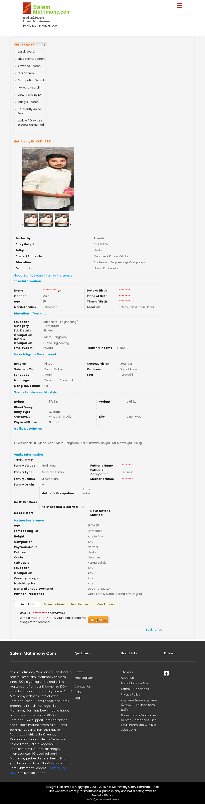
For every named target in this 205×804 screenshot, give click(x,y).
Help (78, 692)
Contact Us (83, 687)
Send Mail (27, 604)
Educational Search (31, 59)
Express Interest (54, 604)
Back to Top (154, 630)
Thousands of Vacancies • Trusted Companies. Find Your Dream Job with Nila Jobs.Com (139, 722)
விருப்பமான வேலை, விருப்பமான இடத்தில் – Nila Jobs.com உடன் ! (139, 705)
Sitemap (127, 672)
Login (78, 698)
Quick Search (27, 52)
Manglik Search (28, 102)
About (17, 276)
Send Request (80, 604)
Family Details (33, 276)
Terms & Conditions (135, 689)
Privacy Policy (130, 695)
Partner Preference (59, 276)
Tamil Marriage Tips (135, 683)
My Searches (24, 45)
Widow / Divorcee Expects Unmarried (31, 122)
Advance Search (29, 66)
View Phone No (107, 604)
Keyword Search (29, 88)
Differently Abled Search (29, 111)
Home (79, 672)
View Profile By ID (29, 95)
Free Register (84, 678)
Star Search (26, 73)
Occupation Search (31, 80)
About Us (127, 678)
